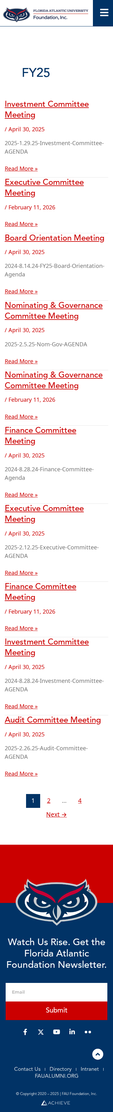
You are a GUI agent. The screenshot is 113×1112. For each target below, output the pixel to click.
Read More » (21, 168)
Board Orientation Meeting (55, 238)
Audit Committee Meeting (53, 720)
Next (56, 814)
